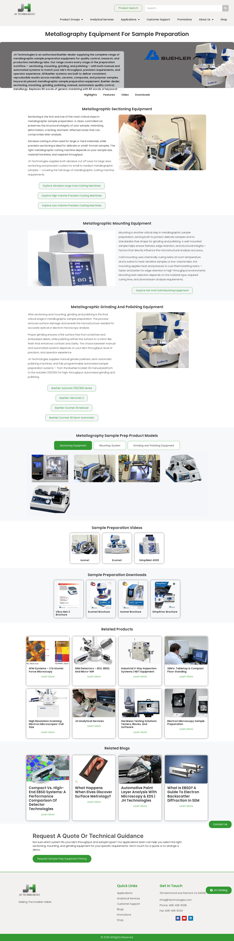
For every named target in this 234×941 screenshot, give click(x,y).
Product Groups (70, 19)
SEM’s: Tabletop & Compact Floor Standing (185, 670)
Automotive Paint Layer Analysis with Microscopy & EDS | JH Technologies (139, 794)
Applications (128, 19)
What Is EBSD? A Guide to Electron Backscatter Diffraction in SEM (183, 794)
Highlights (90, 94)
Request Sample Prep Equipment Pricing (62, 859)
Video (125, 94)
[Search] (225, 8)
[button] (85, 546)
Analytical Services (102, 19)
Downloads (142, 94)
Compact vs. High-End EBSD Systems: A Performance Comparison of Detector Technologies (47, 798)
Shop (224, 19)
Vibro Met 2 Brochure (63, 613)
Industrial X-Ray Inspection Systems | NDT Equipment (138, 670)
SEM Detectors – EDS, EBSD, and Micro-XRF (92, 670)
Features (109, 94)
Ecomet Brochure (99, 611)
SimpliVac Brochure (164, 611)
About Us (204, 19)
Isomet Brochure (130, 611)
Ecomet (117, 560)
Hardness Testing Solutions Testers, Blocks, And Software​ (139, 724)
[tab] (73, 445)
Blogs (120, 909)
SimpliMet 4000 (149, 560)
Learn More (48, 676)
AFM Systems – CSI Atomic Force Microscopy (46, 670)
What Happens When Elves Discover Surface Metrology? (93, 792)
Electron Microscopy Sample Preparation (186, 722)
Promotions (184, 19)
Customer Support (158, 19)
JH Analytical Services (89, 721)
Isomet (84, 560)
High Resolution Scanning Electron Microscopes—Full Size (46, 724)
